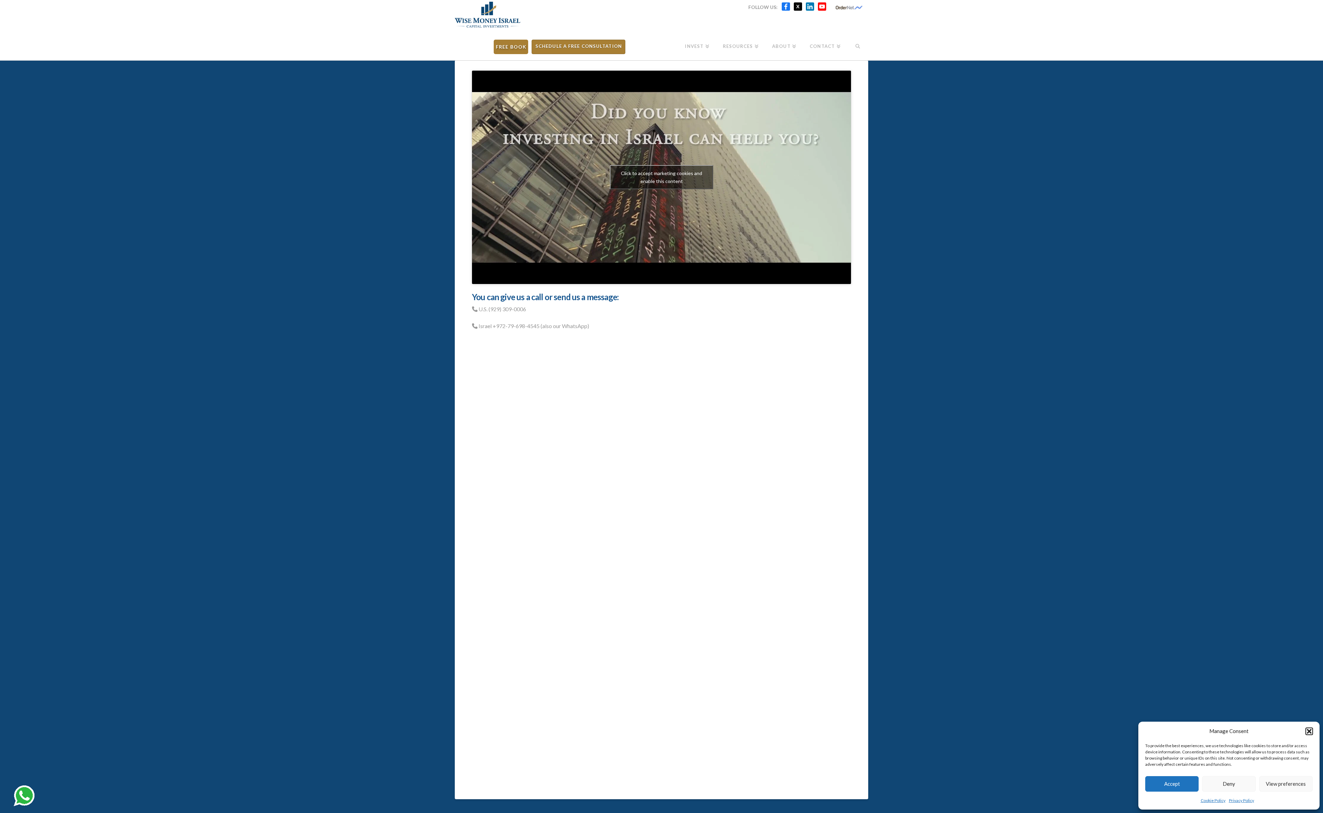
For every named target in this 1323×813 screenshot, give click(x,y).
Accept (1172, 784)
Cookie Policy (1213, 800)
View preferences (1286, 784)
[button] (1309, 731)
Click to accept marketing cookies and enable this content (661, 177)
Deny (1229, 784)
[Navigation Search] (857, 44)
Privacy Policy (1241, 800)
